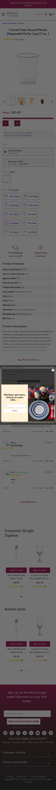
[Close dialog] (53, 370)
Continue (15, 411)
